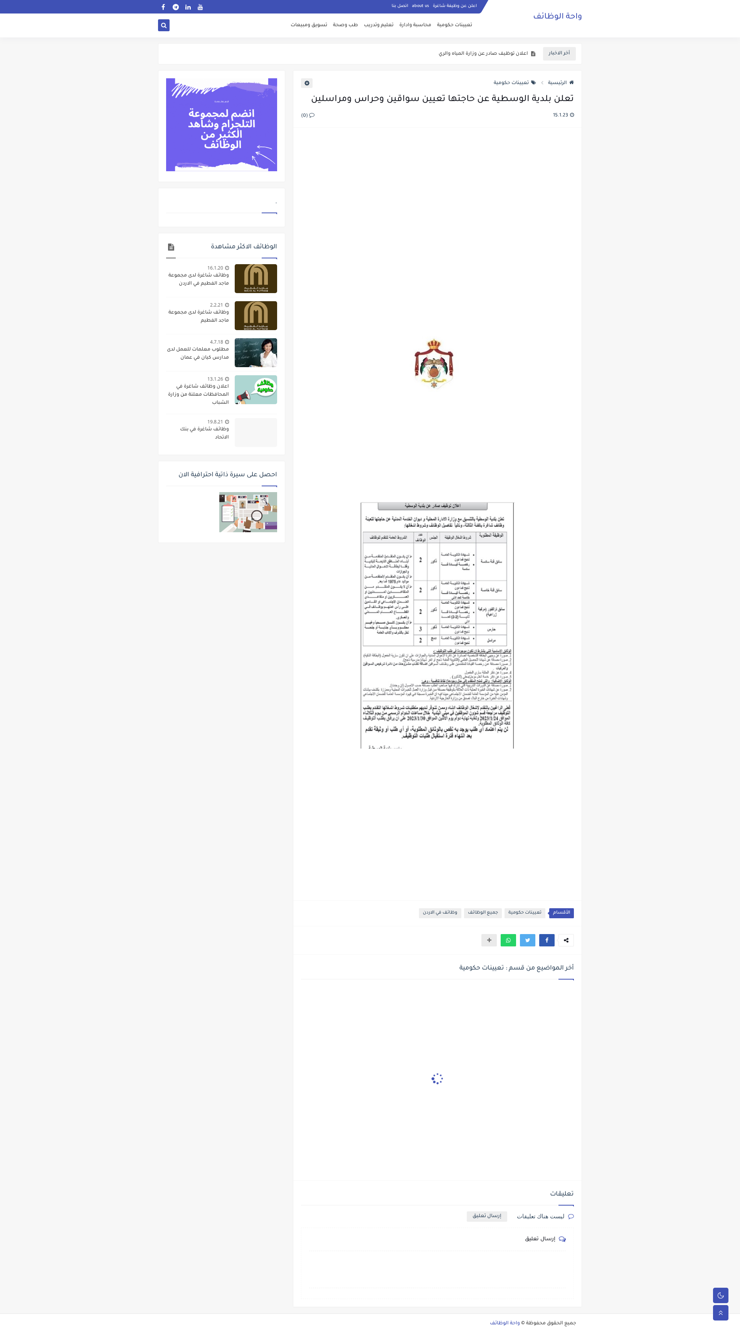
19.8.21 (215, 421)
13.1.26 (215, 379)
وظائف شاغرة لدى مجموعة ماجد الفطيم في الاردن (198, 280)
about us (420, 6)
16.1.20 (215, 268)
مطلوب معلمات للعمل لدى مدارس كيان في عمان (198, 354)
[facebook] (163, 7)
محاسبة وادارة (415, 25)
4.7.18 (216, 342)
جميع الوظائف (483, 913)
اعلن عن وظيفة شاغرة (455, 6)
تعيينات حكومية (454, 25)
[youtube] (200, 7)
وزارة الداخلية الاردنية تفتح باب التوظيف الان (479, 56)
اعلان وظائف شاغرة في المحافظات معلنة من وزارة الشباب (198, 395)
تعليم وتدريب (379, 25)
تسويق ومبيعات (309, 25)
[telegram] (175, 7)
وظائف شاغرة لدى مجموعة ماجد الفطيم (198, 317)
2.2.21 (216, 305)
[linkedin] (188, 7)
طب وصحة (345, 25)
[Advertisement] (437, 217)
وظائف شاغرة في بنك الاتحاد (204, 433)
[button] (547, 940)
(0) (305, 116)
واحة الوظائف (557, 17)
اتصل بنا (400, 6)
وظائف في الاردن (440, 913)
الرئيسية (557, 83)
